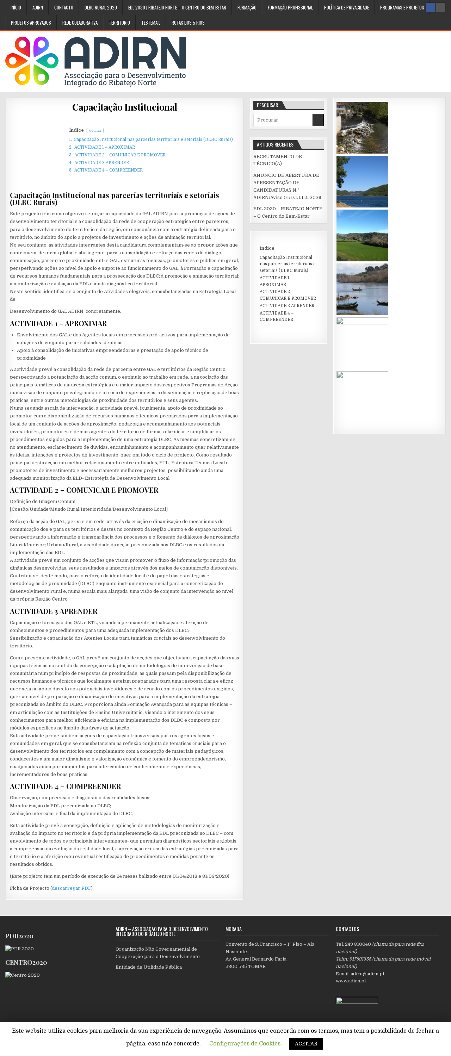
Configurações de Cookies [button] (244, 1044)
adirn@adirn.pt (367, 973)
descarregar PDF (71, 888)
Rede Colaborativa (80, 22)
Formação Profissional (290, 7)
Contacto (63, 7)
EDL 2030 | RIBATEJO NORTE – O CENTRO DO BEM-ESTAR (177, 7)
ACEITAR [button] (306, 1043)
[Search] (440, 7)
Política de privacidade (346, 7)
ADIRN (37, 7)
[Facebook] (430, 7)
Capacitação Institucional (124, 107)
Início (16, 7)
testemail (150, 22)
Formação (247, 7)
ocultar (95, 130)
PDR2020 (19, 936)
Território (119, 22)
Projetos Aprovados (31, 22)
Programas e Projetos (402, 7)
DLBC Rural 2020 (101, 7)
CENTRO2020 (26, 962)
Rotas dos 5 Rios (188, 22)
